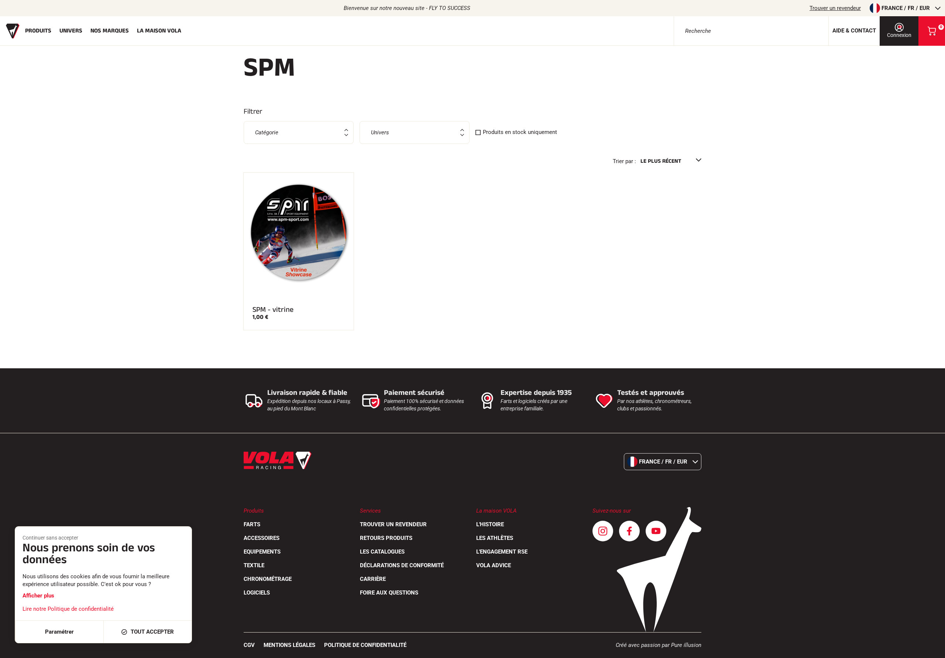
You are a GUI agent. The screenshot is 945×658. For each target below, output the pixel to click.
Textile (254, 565)
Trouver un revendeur (835, 8)
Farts (252, 524)
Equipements (262, 551)
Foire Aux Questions (389, 592)
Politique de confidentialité (365, 645)
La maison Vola (159, 31)
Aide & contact (854, 30)
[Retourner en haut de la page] (930, 649)
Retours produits (386, 538)
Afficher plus (38, 595)
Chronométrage (268, 579)
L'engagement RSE (502, 551)
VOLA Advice (493, 565)
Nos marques (109, 31)
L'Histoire (490, 524)
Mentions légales (289, 645)
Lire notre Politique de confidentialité (68, 609)
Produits (38, 31)
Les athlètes (494, 538)
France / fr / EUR (906, 8)
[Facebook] (629, 531)
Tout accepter (152, 631)
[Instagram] (602, 531)
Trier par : (624, 161)
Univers (70, 31)
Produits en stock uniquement (520, 132)
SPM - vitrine (272, 309)
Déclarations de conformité (402, 565)
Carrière (373, 579)
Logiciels (257, 592)
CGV (249, 645)
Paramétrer (59, 631)
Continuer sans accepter (50, 538)
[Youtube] (656, 531)
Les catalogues (382, 551)
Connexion (899, 35)
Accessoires (261, 538)
